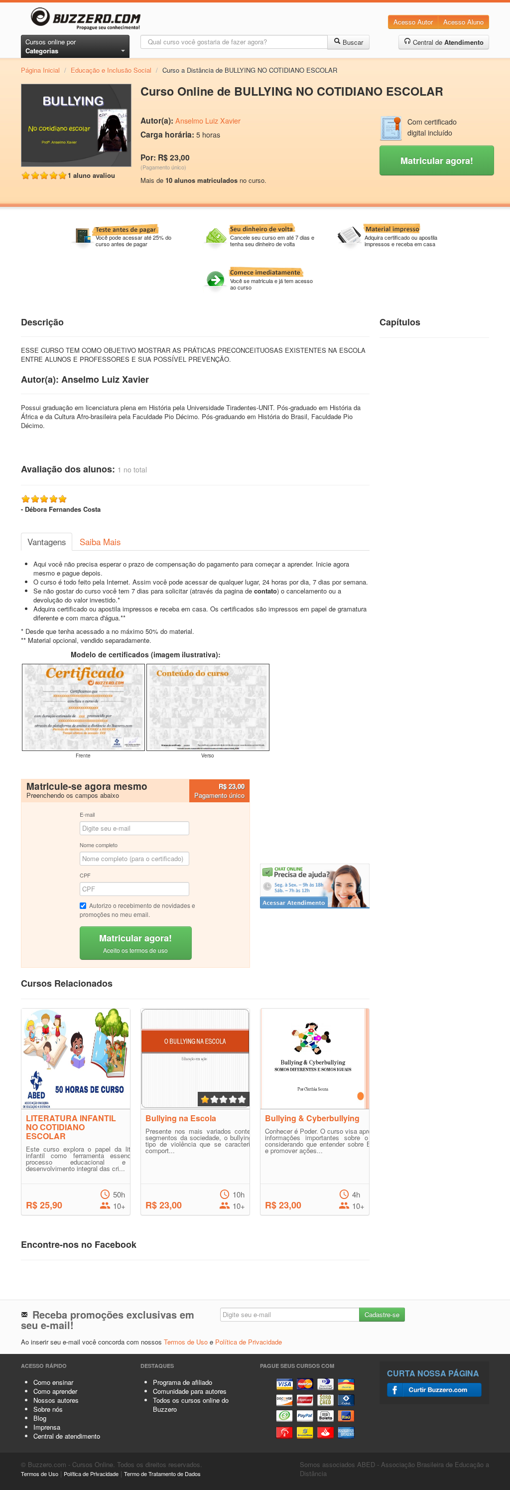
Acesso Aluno (463, 21)
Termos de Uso (186, 1341)
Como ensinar (53, 1382)
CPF (85, 875)
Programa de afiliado (182, 1382)
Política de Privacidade (248, 1341)
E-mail (87, 814)
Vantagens (46, 542)
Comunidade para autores (190, 1391)
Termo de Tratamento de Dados (162, 1474)
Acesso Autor (413, 21)
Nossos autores (56, 1400)
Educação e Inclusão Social (111, 70)
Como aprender (55, 1391)
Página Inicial (40, 70)
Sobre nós (48, 1409)
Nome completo (99, 845)
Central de (447, 42)
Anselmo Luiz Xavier (208, 121)
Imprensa (46, 1427)
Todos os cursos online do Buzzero (191, 1404)
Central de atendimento (66, 1436)
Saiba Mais (100, 542)
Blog (39, 1418)
